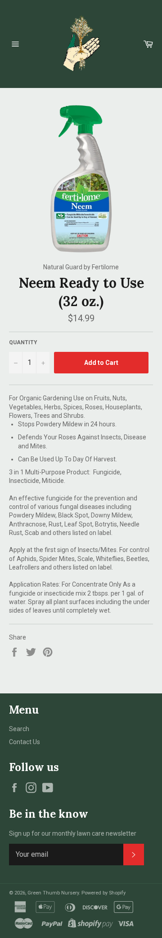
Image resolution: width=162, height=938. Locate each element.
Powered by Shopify (103, 893)
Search (19, 728)
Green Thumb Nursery (53, 893)
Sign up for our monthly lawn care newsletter (72, 833)
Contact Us (24, 741)
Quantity (23, 342)
